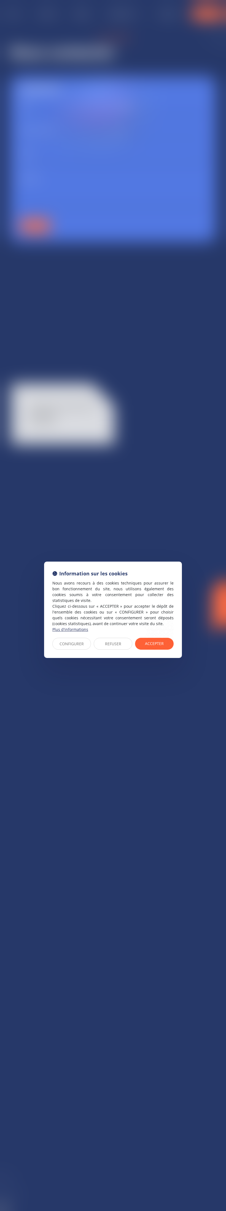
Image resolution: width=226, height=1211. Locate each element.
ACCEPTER (154, 643)
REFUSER (113, 643)
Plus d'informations (70, 629)
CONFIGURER (72, 643)
